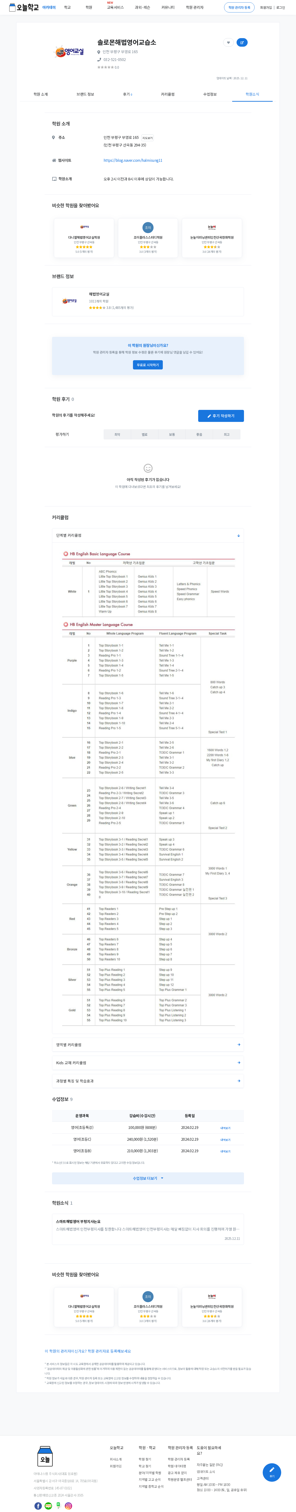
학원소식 (252, 94)
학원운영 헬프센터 (180, 1479)
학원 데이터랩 (177, 1466)
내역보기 (225, 1128)
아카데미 (49, 7)
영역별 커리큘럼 (68, 1044)
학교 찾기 (145, 1466)
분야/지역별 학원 (150, 1472)
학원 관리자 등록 (239, 7)
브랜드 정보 (85, 94)
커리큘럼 (167, 94)
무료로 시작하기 (148, 365)
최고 (227, 434)
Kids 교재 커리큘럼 (71, 1062)
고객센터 (202, 1478)
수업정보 (210, 94)
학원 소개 (41, 94)
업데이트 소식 (206, 1471)
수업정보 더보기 (145, 1178)
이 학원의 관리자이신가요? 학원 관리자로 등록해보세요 (88, 1351)
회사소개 (115, 1459)
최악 (117, 434)
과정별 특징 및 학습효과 (75, 1081)
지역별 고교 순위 (150, 1479)
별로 (145, 434)
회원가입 (115, 1466)
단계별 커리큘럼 (68, 535)
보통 (172, 434)
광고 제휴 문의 (177, 1472)
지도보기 (147, 138)
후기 (127, 94)
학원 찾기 (145, 1459)
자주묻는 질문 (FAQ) (210, 1464)
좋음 (199, 434)
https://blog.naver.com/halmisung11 (133, 160)
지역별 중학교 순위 (151, 1486)
